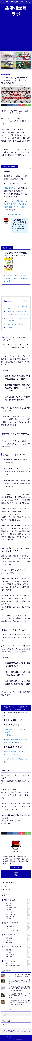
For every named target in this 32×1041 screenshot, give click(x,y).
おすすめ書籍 (17, 954)
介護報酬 (17, 918)
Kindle (6, 256)
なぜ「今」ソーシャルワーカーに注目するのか (17, 319)
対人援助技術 (17, 926)
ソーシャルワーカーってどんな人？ (17, 307)
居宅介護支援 (17, 916)
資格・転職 (17, 956)
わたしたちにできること (15, 324)
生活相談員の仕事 (16, 935)
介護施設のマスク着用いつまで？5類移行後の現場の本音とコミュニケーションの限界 (19, 1002)
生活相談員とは (17, 942)
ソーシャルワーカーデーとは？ (17, 311)
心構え (17, 928)
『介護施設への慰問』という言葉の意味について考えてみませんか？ (19, 995)
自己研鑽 (17, 952)
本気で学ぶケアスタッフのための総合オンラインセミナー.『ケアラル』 (15, 732)
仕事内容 (17, 940)
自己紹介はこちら (15, 214)
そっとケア (6, 886)
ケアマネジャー (17, 903)
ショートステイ (17, 914)
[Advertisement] (16, 34)
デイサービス (17, 912)
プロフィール (16, 867)
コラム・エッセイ (16, 961)
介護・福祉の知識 (5, 74)
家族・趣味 (17, 963)
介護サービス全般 (17, 907)
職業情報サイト (11, 188)
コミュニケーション (17, 930)
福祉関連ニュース (17, 905)
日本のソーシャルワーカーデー (18, 314)
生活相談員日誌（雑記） (17, 965)
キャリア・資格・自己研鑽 (16, 947)
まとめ (9, 327)
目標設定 (17, 950)
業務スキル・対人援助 (16, 923)
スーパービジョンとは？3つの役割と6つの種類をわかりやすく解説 (19, 981)
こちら (20, 720)
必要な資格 (17, 938)
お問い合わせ (22, 1036)
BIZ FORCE (7, 889)
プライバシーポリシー (11, 1036)
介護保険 (17, 909)
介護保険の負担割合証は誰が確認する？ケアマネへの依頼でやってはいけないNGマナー (19, 988)
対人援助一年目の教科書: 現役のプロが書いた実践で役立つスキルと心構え (16, 204)
